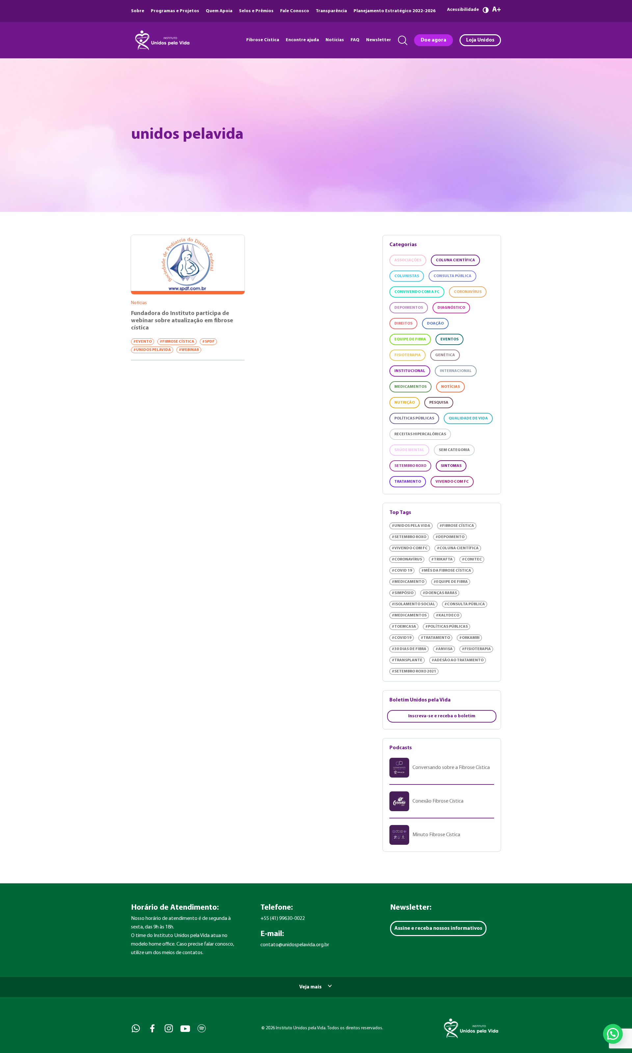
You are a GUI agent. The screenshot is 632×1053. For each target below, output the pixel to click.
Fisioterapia (407, 355)
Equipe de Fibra (410, 339)
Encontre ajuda (302, 40)
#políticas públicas (446, 627)
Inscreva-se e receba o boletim (441, 716)
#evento (142, 342)
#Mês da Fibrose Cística (446, 571)
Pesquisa (438, 403)
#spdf (208, 342)
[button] (613, 1034)
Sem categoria (454, 450)
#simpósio (402, 593)
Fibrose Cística (262, 40)
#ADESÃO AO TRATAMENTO (458, 660)
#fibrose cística (177, 342)
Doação (435, 324)
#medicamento (408, 582)
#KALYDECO (447, 615)
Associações (407, 260)
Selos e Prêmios (256, 11)
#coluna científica (458, 548)
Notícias (335, 40)
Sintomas (451, 466)
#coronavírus (407, 559)
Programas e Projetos (175, 11)
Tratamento (407, 482)
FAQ (355, 40)
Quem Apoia (219, 11)
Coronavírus (468, 292)
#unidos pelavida (152, 350)
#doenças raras (440, 593)
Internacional (456, 371)
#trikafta (442, 559)
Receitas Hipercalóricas (420, 434)
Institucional (409, 371)
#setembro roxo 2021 (414, 671)
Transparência (331, 11)
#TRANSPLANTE (407, 660)
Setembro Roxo (410, 466)
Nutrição (404, 403)
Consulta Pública (452, 276)
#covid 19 (402, 571)
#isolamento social (413, 604)
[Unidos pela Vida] (161, 40)
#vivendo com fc (410, 548)
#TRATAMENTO (435, 638)
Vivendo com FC (452, 482)
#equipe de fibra (451, 582)
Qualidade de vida (468, 418)
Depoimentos (408, 308)
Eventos (449, 339)
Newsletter (378, 40)
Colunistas (406, 276)
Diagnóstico (451, 308)
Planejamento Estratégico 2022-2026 (394, 11)
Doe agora (433, 40)
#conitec (472, 559)
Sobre (137, 11)
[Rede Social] (135, 1028)
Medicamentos (410, 387)
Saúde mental (409, 450)
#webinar (189, 350)
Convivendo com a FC (416, 292)
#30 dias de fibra (409, 649)
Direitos (403, 324)
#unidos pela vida (411, 526)
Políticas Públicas (414, 418)
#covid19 (401, 638)
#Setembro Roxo (409, 537)
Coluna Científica (455, 260)
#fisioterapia (476, 649)
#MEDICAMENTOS (409, 615)
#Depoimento (449, 537)
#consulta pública (464, 604)
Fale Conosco (294, 11)
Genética (445, 355)
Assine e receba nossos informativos (438, 928)
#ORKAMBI (469, 638)
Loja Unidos (480, 40)
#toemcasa (404, 627)
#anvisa (444, 649)
